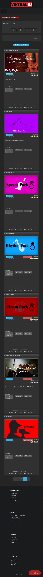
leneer (36, 195)
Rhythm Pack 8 (10, 233)
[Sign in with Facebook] (14, 30)
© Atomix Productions (21, 575)
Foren (12, 523)
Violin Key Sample (12, 50)
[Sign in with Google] (34, 30)
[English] (3, 17)
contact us (14, 539)
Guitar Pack (9, 111)
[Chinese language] (17, 17)
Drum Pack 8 (10, 294)
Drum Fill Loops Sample (13, 355)
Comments (19, 107)
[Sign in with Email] (14, 23)
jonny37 (36, 134)
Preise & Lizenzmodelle (17, 499)
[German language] (12, 17)
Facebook (14, 559)
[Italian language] (14, 17)
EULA (12, 543)
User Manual (14, 517)
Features (13, 497)
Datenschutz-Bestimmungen (19, 541)
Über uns (13, 537)
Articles (13, 521)
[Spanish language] (6, 17)
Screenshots (14, 501)
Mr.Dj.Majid (35, 73)
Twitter (14, 565)
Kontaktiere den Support (18, 515)
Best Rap (9, 417)
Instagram (15, 563)
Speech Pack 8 (10, 172)
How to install (28, 107)
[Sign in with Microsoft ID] (20, 30)
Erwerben (13, 495)
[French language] (9, 17)
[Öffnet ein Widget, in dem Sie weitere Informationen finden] (35, 573)
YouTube (14, 561)
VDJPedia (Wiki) (15, 519)
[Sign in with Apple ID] (27, 30)
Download (14, 493)
